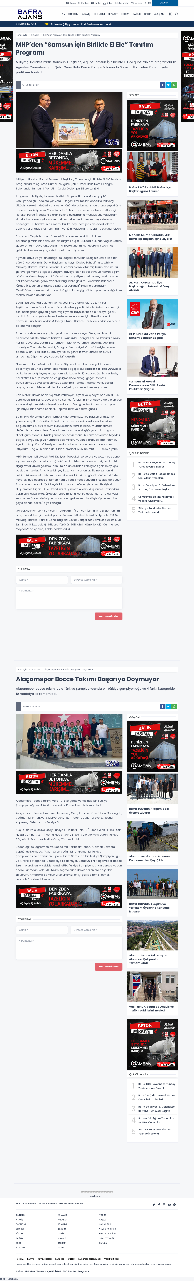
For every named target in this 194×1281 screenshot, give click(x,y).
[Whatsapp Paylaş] (174, 85)
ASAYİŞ (86, 14)
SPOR (147, 14)
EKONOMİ (99, 14)
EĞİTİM (125, 14)
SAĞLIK (137, 14)
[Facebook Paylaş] (162, 85)
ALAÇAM (159, 14)
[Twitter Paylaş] (168, 85)
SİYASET (113, 14)
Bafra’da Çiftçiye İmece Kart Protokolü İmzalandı (78, 24)
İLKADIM (35, 1192)
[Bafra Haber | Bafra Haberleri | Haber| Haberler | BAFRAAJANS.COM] (31, 13)
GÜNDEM (73, 14)
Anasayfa (22, 34)
